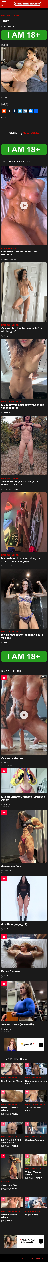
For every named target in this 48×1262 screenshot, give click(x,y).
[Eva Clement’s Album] (12, 1069)
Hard (5, 117)
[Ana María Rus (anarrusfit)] (24, 1001)
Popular (3, 1065)
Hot (4, 677)
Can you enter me (12, 758)
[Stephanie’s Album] (36, 1128)
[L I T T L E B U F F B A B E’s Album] (12, 1128)
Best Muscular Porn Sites (15, 1259)
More (15, 1114)
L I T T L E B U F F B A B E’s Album (11, 1141)
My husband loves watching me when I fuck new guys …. (21, 560)
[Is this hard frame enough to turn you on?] (24, 599)
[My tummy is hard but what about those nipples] (24, 369)
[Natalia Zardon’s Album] (12, 1096)
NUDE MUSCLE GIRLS (10, 325)
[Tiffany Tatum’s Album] (36, 1160)
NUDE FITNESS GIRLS (10, 1078)
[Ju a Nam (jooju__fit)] (24, 898)
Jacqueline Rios (11, 865)
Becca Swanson (11, 971)
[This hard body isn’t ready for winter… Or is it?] (24, 445)
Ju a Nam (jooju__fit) (14, 924)
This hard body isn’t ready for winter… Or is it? (19, 483)
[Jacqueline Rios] (24, 836)
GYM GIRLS (6, 1182)
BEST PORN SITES (36, 1259)
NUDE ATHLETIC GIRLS (11, 402)
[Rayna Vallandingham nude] (36, 1069)
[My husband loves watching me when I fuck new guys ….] (24, 522)
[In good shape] (36, 1202)
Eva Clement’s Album (11, 1081)
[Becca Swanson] (24, 951)
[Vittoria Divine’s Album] (12, 1202)
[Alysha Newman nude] (36, 1096)
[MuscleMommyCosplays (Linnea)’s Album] (24, 780)
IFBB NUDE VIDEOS (9, 248)
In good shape (32, 1214)
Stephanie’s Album (34, 1140)
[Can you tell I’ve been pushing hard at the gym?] (24, 292)
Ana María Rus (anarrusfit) (17, 1024)
